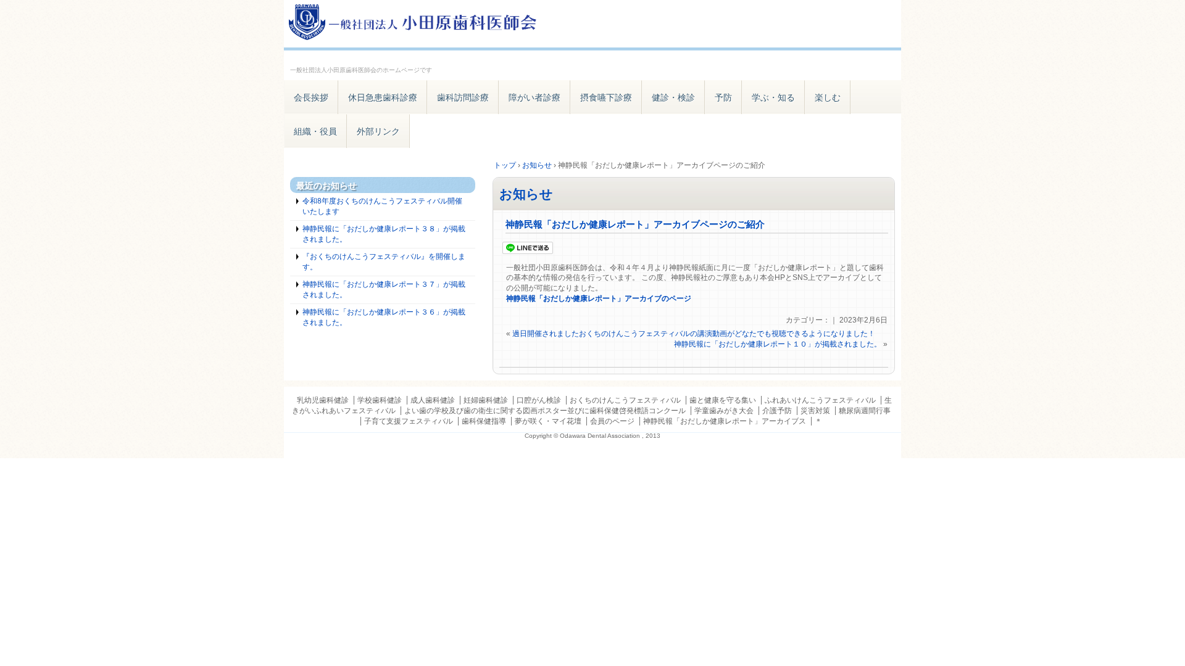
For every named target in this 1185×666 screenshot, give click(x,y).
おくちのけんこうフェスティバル (625, 400)
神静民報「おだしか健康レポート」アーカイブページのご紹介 (635, 224)
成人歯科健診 (432, 400)
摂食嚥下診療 (606, 97)
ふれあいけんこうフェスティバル (820, 400)
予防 (723, 97)
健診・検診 (673, 97)
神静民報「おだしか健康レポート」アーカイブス (724, 421)
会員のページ (612, 421)
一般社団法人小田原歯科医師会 (426, 23)
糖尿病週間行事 (865, 410)
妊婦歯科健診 (486, 400)
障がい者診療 (534, 97)
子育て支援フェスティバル (408, 421)
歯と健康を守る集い (722, 400)
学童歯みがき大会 (724, 410)
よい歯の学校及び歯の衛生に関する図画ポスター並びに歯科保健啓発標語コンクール (545, 410)
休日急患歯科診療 (382, 97)
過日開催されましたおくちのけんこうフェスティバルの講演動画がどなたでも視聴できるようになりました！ (693, 333)
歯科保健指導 (484, 421)
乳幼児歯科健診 (323, 400)
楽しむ (828, 97)
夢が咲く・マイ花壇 (548, 421)
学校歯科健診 (379, 400)
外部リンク (378, 131)
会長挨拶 (311, 97)
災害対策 (815, 410)
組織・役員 (315, 131)
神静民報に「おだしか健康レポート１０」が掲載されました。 (777, 344)
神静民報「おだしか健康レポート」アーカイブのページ (598, 298)
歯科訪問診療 (463, 97)
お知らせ (526, 194)
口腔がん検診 (539, 400)
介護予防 (777, 410)
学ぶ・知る (773, 97)
